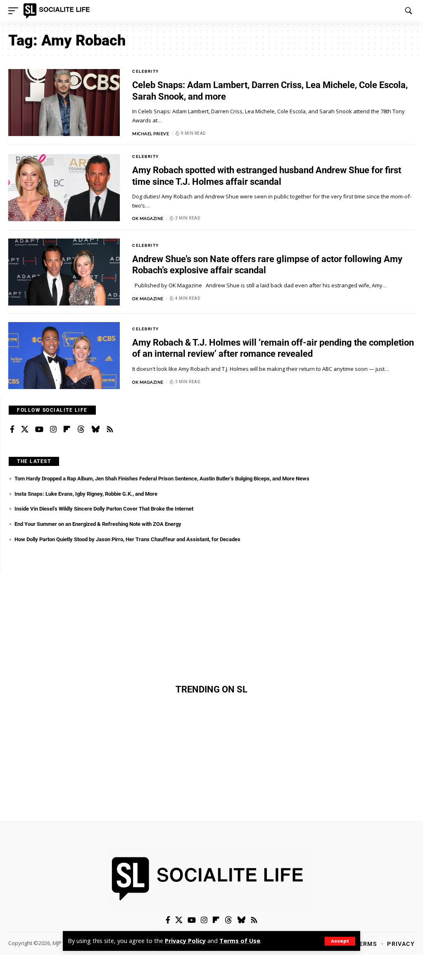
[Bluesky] (95, 429)
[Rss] (110, 429)
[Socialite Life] (58, 10)
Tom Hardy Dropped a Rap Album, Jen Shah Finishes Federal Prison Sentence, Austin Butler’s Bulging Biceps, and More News (161, 478)
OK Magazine (148, 218)
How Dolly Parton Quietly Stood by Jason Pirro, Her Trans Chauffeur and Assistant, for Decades (127, 539)
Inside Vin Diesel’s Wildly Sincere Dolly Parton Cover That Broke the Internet (103, 509)
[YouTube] (39, 429)
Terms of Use (239, 941)
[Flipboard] (67, 429)
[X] (25, 429)
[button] (340, 941)
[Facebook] (12, 429)
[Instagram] (53, 429)
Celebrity (145, 71)
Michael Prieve (150, 133)
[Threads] (81, 429)
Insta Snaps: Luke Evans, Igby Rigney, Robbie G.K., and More (85, 494)
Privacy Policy (185, 941)
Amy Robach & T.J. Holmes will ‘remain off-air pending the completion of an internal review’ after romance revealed (273, 348)
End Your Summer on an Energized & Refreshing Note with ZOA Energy (97, 524)
